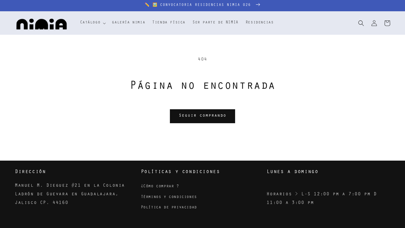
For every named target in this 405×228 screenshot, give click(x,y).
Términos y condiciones (169, 197)
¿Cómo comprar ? (160, 187)
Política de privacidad (169, 208)
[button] (92, 23)
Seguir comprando (202, 116)
